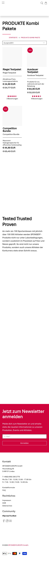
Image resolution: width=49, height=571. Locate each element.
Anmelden (24, 443)
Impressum (6, 500)
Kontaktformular (8, 487)
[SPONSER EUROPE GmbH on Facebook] (3, 522)
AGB (4, 503)
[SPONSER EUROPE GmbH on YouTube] (10, 522)
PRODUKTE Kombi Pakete (30, 37)
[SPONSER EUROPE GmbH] (24, 3)
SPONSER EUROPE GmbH (18, 545)
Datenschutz (7, 506)
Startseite (13, 37)
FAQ (4, 490)
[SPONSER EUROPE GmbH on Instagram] (7, 522)
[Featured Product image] (12, 57)
